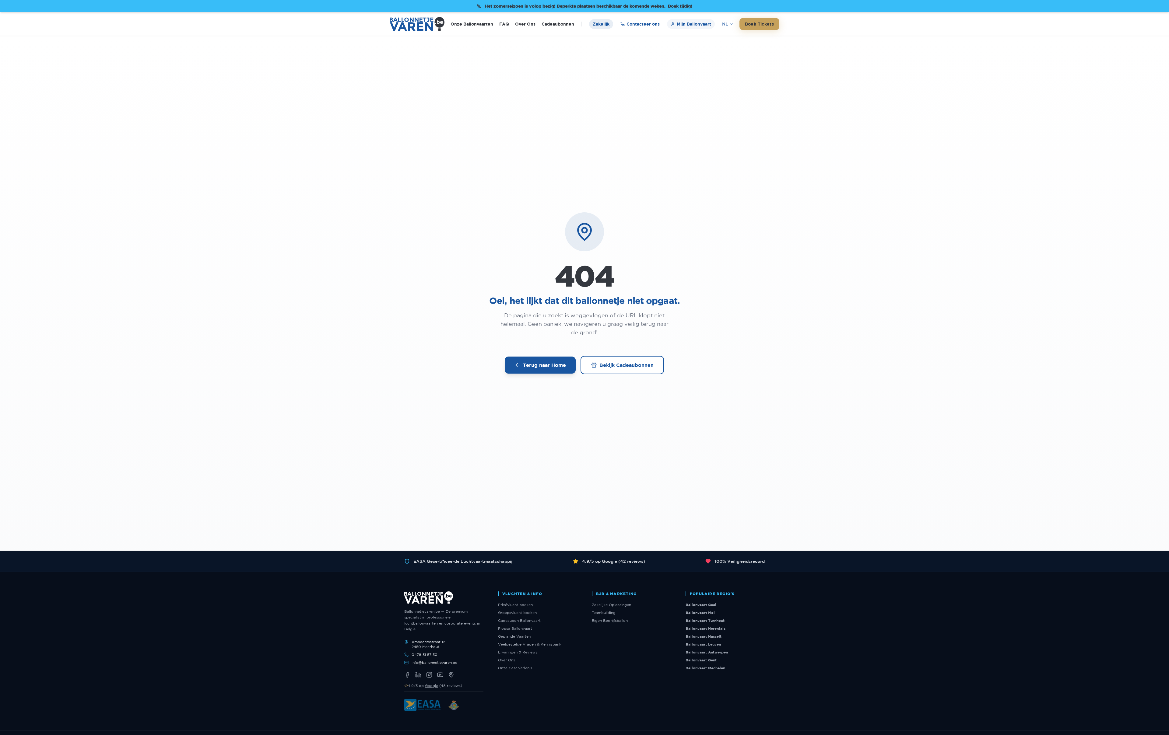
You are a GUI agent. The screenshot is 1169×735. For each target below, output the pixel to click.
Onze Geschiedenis (515, 668)
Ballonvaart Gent (701, 660)
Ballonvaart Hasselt (703, 636)
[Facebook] (407, 675)
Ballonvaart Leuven (703, 644)
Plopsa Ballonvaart (515, 628)
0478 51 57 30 (424, 655)
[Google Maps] (451, 675)
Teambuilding (604, 613)
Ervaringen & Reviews (517, 652)
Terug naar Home (544, 365)
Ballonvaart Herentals (705, 628)
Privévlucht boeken (515, 605)
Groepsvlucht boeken (517, 613)
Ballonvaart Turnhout (705, 620)
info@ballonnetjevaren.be (434, 662)
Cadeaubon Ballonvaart (519, 620)
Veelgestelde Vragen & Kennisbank (529, 644)
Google (431, 686)
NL (725, 23)
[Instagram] (429, 675)
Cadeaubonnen (558, 23)
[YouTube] (440, 675)
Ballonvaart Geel (701, 604)
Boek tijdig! (680, 6)
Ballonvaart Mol (700, 612)
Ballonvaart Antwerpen (707, 652)
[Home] (417, 24)
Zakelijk (601, 23)
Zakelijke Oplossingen (611, 605)
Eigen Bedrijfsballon (610, 620)
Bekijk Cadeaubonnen (626, 365)
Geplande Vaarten (514, 636)
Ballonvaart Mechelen (705, 668)
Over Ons (525, 23)
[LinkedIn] (418, 675)
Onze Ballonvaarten (472, 23)
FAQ (504, 23)
